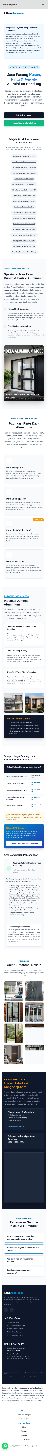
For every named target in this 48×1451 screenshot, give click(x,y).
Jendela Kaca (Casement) (15, 1329)
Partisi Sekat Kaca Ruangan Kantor (24, 184)
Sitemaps (24, 1435)
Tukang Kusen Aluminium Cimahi (24, 241)
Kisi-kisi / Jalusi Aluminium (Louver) (24, 235)
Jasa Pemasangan (24, 1415)
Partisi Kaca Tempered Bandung (24, 246)
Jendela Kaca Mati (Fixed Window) (24, 229)
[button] (5, 1446)
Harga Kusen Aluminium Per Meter (24, 156)
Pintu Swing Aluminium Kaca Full (24, 196)
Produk (24, 1411)
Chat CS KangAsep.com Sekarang (24, 843)
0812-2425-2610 (13, 1350)
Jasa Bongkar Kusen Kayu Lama (24, 218)
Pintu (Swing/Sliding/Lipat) (16, 1325)
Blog (24, 1427)
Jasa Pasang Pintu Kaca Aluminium (24, 162)
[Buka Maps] (12, 1310)
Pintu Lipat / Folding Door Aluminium (24, 173)
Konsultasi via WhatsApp (24, 123)
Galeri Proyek (24, 1419)
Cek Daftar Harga (23, 115)
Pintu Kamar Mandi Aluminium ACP (24, 190)
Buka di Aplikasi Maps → (16, 1126)
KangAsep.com (10, 4)
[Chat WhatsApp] (6, 1310)
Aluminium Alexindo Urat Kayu (24, 207)
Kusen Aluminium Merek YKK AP (24, 201)
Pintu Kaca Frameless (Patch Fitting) (24, 252)
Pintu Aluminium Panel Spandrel (24, 224)
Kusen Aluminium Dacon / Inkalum (24, 212)
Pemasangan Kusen (13, 1322)
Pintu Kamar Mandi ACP (15, 1335)
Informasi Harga (24, 1423)
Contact (24, 1431)
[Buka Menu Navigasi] (43, 13)
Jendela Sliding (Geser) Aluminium (24, 167)
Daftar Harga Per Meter (15, 1332)
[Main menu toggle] (42, 4)
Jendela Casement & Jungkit (24, 179)
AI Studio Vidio (24, 1439)
